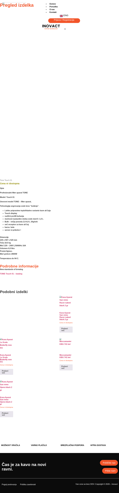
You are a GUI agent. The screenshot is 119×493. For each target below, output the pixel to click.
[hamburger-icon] (114, 6)
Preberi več (64, 329)
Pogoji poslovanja (9, 484)
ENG (65, 15)
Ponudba (54, 7)
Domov (53, 4)
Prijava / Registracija (64, 20)
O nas (52, 9)
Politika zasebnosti (28, 484)
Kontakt (53, 12)
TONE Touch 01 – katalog (11, 274)
